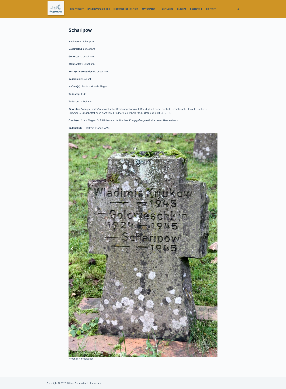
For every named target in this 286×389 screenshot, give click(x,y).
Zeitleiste (167, 9)
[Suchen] (238, 9)
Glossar (181, 9)
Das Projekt (77, 9)
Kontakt (211, 9)
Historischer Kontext (126, 9)
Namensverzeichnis (98, 9)
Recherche (196, 9)
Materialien (149, 9)
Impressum (96, 383)
